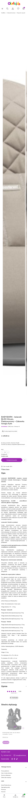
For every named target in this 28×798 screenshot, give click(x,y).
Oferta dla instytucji (6, 777)
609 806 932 (7, 755)
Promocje (3, 789)
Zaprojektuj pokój (5, 787)
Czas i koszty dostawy (6, 773)
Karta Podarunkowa (6, 785)
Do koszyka (6, 742)
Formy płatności (5, 771)
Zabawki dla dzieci (11, 13)
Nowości (3, 791)
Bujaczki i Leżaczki (21, 13)
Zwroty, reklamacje (6, 775)
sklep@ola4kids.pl (21, 755)
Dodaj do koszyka (12, 460)
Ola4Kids (3, 13)
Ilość (2, 449)
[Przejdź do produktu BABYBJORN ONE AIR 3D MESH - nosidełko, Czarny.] (14, 719)
